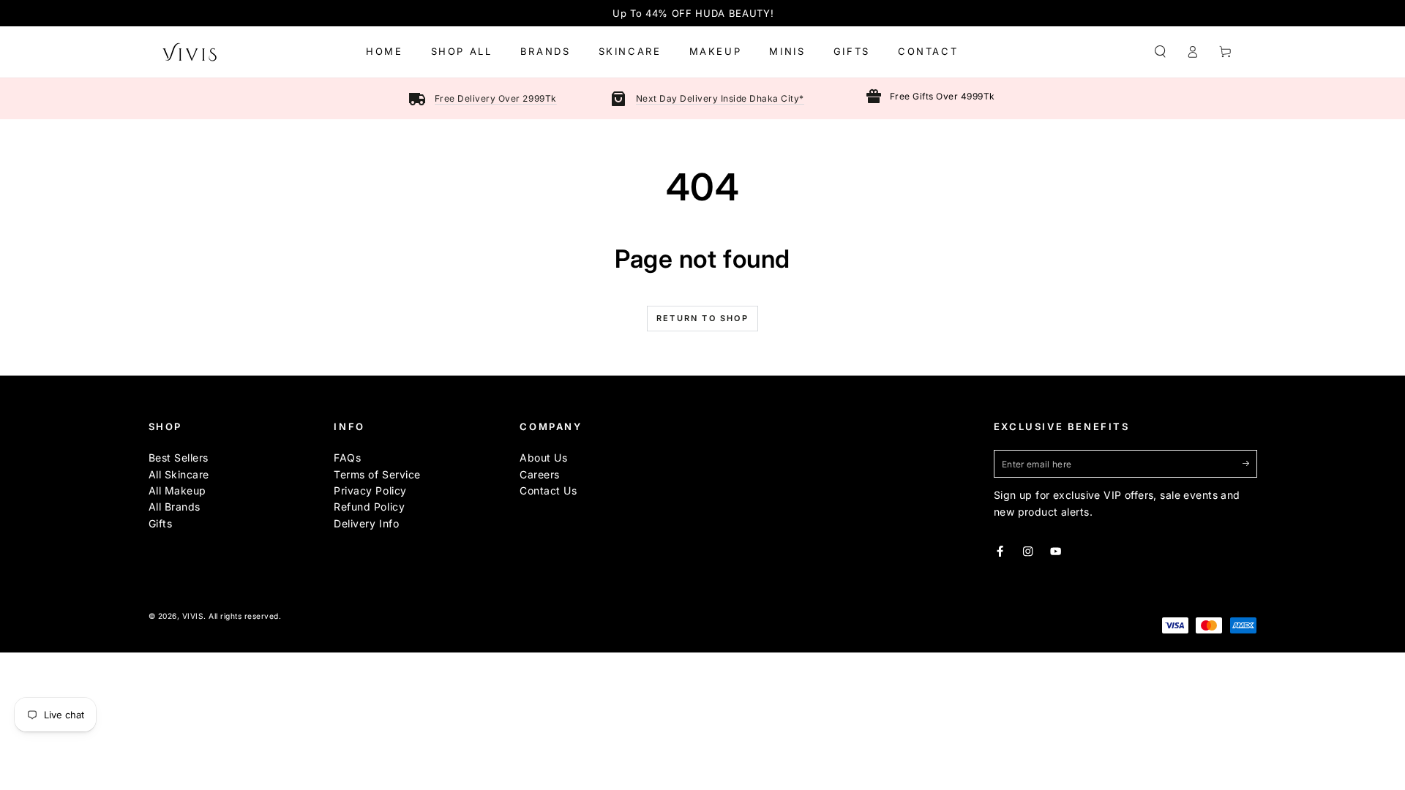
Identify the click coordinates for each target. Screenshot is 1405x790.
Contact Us (548, 490)
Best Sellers (179, 457)
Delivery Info (366, 523)
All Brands (175, 506)
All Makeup (177, 490)
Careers (540, 474)
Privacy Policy (370, 490)
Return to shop (702, 318)
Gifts (161, 523)
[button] (1160, 51)
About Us (543, 457)
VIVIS (193, 616)
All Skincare (179, 474)
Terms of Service (377, 474)
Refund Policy (369, 506)
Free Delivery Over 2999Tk (496, 98)
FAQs (347, 457)
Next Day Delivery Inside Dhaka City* (720, 98)
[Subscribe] (1250, 463)
